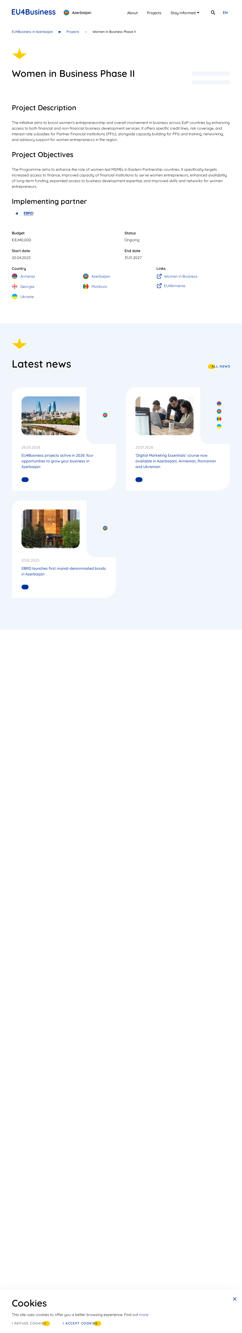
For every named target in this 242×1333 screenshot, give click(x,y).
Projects (154, 12)
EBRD (28, 213)
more (143, 1314)
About (132, 12)
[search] (212, 12)
